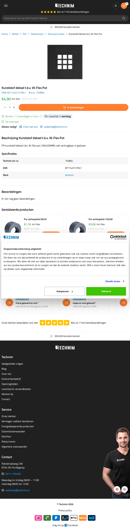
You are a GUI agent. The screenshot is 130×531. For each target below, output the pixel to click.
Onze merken (9, 416)
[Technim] (64, 6)
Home (5, 34)
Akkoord (106, 291)
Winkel (15, 34)
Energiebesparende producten (18, 426)
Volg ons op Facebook (65, 525)
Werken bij (7, 394)
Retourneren (8, 441)
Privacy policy (65, 510)
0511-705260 (13, 474)
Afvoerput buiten (56, 34)
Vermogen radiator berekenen (18, 421)
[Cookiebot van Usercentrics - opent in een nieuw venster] (112, 237)
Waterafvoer (37, 34)
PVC (25, 34)
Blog (4, 369)
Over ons (6, 374)
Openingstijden (10, 384)
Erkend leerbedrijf (11, 379)
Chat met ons (30, 126)
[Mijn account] (116, 6)
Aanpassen (62, 291)
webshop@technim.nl (55, 126)
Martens (69, 175)
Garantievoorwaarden (13, 431)
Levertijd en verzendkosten (16, 389)
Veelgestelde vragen (12, 364)
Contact (6, 399)
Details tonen (112, 281)
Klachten (6, 436)
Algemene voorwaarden (14, 446)
